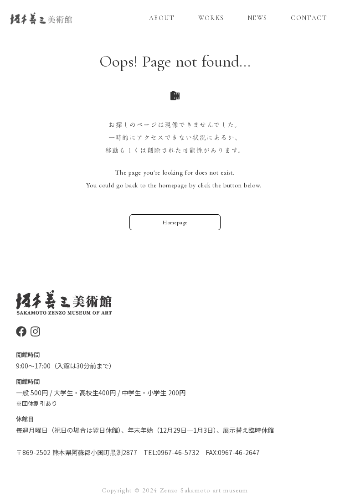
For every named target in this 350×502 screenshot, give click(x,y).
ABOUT (162, 18)
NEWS (257, 18)
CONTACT (309, 18)
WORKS (211, 18)
